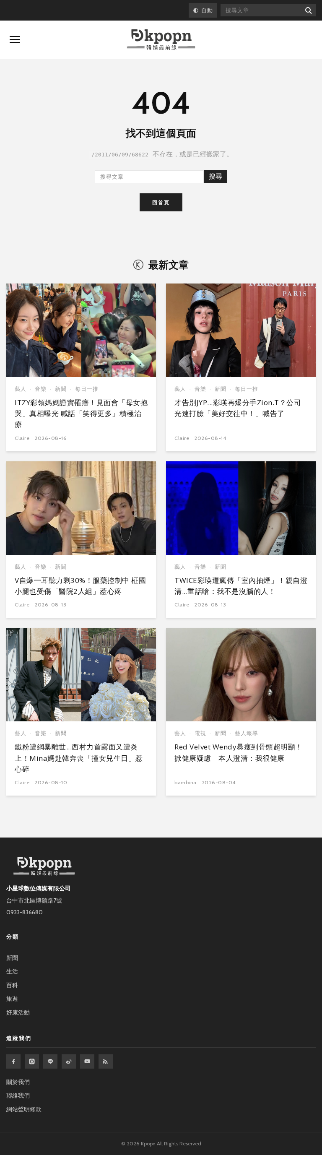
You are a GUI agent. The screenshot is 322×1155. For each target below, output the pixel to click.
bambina (185, 782)
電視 (200, 733)
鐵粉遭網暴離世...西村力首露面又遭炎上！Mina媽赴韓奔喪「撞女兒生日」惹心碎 (79, 758)
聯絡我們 (18, 1095)
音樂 (41, 389)
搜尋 (215, 176)
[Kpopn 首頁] (161, 39)
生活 (12, 971)
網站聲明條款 (24, 1109)
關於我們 (18, 1082)
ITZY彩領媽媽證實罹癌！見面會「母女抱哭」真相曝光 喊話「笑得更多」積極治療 (81, 413)
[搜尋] (308, 10)
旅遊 (12, 998)
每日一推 (87, 389)
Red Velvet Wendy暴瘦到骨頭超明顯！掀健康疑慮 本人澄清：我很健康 (238, 752)
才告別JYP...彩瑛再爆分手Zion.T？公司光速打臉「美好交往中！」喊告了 (237, 408)
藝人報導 (246, 733)
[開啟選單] (14, 39)
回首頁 (161, 202)
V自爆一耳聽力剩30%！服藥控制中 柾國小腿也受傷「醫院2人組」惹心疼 (80, 585)
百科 (12, 985)
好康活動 (18, 1012)
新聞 (61, 389)
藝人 (20, 389)
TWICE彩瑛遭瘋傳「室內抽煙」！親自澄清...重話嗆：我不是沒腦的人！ (240, 585)
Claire (22, 438)
